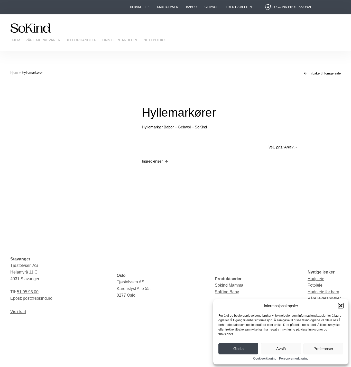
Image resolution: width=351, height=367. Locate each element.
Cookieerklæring (264, 358)
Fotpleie (315, 285)
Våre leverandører (324, 298)
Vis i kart (18, 311)
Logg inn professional (292, 7)
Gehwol (211, 7)
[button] (340, 305)
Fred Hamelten (239, 7)
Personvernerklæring (294, 358)
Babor (191, 7)
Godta (238, 348)
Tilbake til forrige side (324, 73)
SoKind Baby (227, 292)
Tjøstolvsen (167, 7)
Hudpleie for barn (323, 292)
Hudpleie (316, 279)
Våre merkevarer (42, 40)
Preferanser (323, 348)
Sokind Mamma (229, 285)
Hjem (15, 40)
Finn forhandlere (120, 40)
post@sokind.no (37, 298)
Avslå (281, 348)
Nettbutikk (154, 40)
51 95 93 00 (28, 292)
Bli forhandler (81, 40)
